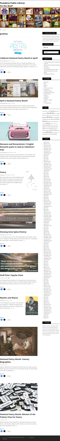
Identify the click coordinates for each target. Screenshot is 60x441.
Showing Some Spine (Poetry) (13, 232)
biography (52, 111)
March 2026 (47, 143)
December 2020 (47, 215)
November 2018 (48, 237)
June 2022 (46, 195)
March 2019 (47, 233)
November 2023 (48, 183)
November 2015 (48, 291)
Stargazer (5, 438)
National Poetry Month (54, 125)
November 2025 (48, 149)
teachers (58, 132)
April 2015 (46, 301)
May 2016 (46, 282)
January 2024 (47, 180)
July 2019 (46, 227)
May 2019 (46, 230)
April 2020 (46, 224)
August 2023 (47, 186)
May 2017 (46, 264)
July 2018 (46, 243)
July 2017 (46, 261)
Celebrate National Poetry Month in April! (19, 58)
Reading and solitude (49, 74)
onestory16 (46, 89)
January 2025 (47, 163)
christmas (47, 115)
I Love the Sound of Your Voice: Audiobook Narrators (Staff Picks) (51, 71)
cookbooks (55, 115)
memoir (48, 123)
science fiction (53, 130)
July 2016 (46, 279)
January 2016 (47, 288)
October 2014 (47, 310)
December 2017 (47, 253)
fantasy (44, 117)
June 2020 (46, 222)
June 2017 (46, 262)
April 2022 (46, 198)
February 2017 (47, 268)
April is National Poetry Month (14, 100)
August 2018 (47, 242)
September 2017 (48, 258)
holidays (49, 121)
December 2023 (47, 182)
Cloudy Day (46, 68)
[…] (36, 66)
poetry (52, 128)
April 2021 (46, 210)
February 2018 (47, 250)
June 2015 (46, 298)
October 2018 (47, 239)
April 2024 (46, 176)
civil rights (51, 115)
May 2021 (46, 209)
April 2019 (46, 231)
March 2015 (47, 303)
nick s (44, 127)
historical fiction (55, 119)
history (45, 121)
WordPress (32, 437)
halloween (48, 119)
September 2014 (48, 312)
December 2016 (47, 271)
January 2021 (47, 213)
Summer (46, 98)
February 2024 (47, 179)
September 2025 (48, 152)
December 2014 (47, 307)
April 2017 (46, 265)
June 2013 (46, 316)
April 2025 (46, 160)
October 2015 (47, 292)
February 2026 (47, 145)
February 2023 (47, 189)
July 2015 (46, 297)
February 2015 (47, 304)
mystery (48, 125)
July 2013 (46, 315)
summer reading (48, 100)
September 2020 (48, 219)
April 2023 (46, 188)
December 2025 (47, 148)
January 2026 (47, 146)
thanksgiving (45, 134)
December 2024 (47, 164)
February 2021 (47, 212)
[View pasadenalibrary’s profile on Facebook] (44, 47)
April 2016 (46, 283)
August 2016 (47, 277)
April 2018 (46, 248)
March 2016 (47, 285)
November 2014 (48, 309)
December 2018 (47, 236)
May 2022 (46, 197)
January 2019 (47, 234)
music (45, 86)
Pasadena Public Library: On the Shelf (16, 437)
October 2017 (47, 256)
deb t (58, 115)
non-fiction (48, 126)
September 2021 (48, 206)
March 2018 (47, 249)
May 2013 (46, 317)
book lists (46, 82)
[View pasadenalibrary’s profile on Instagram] (45, 47)
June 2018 (46, 245)
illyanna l (56, 121)
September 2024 (48, 169)
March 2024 (47, 178)
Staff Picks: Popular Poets (11, 275)
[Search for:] (51, 52)
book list (50, 113)
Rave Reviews (47, 94)
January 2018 (47, 252)
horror (52, 121)
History (45, 85)
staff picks (46, 97)
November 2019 (48, 225)
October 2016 (47, 274)
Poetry (3, 172)
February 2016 (47, 286)
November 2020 (48, 216)
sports (43, 132)
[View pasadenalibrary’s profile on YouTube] (47, 47)
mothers (56, 123)
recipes (45, 95)
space (58, 130)
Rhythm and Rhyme (9, 298)
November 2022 (48, 192)
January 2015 (47, 306)
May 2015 (46, 300)
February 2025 (47, 161)
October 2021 (47, 204)
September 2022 (48, 194)
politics (55, 128)
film (45, 83)
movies (44, 125)
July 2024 (46, 172)
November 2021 (48, 203)
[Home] (0, 30)
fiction (49, 117)
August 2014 (47, 313)
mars (44, 123)
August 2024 (47, 170)
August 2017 (47, 259)
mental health (53, 123)
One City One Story (48, 88)
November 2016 (48, 273)
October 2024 (47, 167)
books (55, 113)
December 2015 (47, 289)
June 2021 (46, 207)
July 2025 (46, 155)
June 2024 (46, 173)
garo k (53, 117)
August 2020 (47, 221)
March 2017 (47, 267)
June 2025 (46, 157)
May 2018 (46, 246)
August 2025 (47, 154)
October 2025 (47, 151)
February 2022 (47, 201)
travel (45, 101)
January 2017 (47, 270)
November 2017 (48, 255)
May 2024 (46, 175)
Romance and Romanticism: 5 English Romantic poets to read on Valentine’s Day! (17, 147)
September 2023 (48, 185)
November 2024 (48, 166)
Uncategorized (47, 103)
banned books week (46, 111)
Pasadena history (48, 91)
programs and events (49, 92)
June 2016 (46, 280)
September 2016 (48, 276)
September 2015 (48, 294)
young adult (54, 134)
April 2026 (46, 142)
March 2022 (47, 200)
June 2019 (46, 228)
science (47, 130)
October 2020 (47, 218)
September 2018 (48, 240)
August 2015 (47, 295)
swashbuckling (54, 132)
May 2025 (46, 158)
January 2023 (47, 191)
